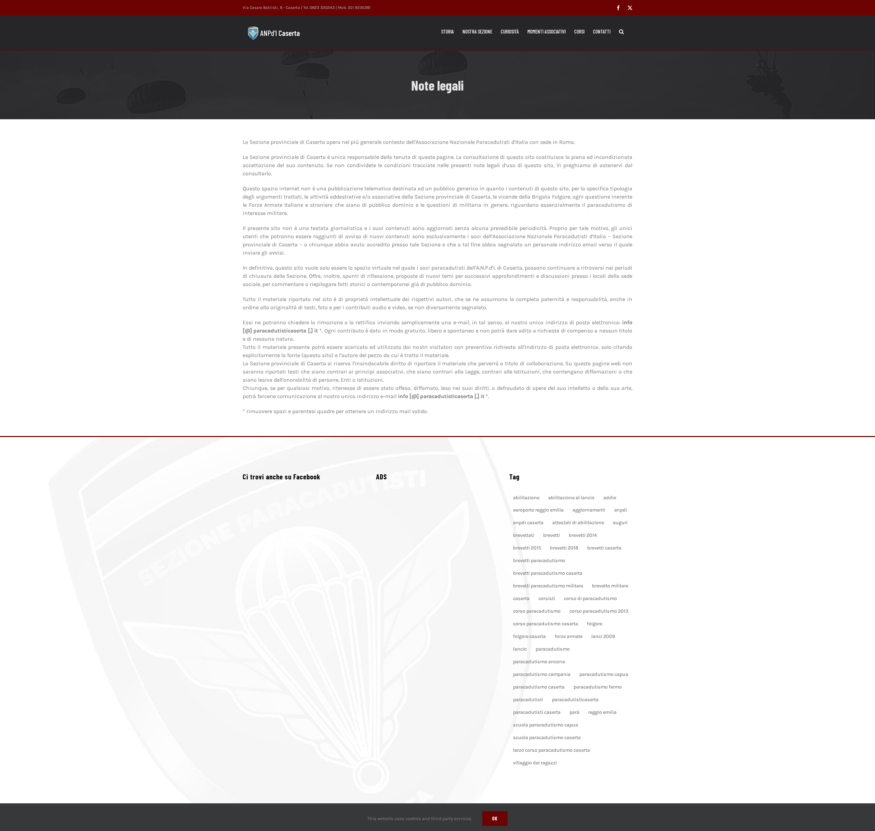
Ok (495, 818)
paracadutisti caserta (537, 712)
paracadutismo (553, 649)
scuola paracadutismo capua (545, 725)
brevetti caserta (604, 548)
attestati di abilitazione (578, 523)
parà (574, 712)
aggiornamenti (589, 510)
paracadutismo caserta (539, 687)
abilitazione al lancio (571, 498)
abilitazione (526, 498)
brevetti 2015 (527, 548)
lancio (520, 649)
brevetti (551, 535)
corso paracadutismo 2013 (599, 611)
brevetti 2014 (583, 535)
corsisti (546, 598)
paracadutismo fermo (598, 687)
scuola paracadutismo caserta (547, 737)
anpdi (620, 510)
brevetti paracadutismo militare (548, 586)
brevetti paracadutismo (539, 560)
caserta (521, 598)
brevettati (523, 535)
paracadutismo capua (603, 674)
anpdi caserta (528, 523)
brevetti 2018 (564, 548)
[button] (621, 31)
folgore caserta (529, 636)
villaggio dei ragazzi (535, 763)
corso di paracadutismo (590, 598)
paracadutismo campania (541, 674)
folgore (594, 624)
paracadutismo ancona (539, 662)
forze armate (568, 636)
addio (609, 498)
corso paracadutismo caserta (545, 624)
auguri (620, 523)
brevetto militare (610, 586)
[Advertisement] (437, 577)
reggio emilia (602, 712)
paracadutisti (528, 700)
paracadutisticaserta (575, 700)
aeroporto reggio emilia (538, 510)
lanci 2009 (603, 636)
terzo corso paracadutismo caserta (551, 750)
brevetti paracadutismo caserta (547, 573)
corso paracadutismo (537, 611)
